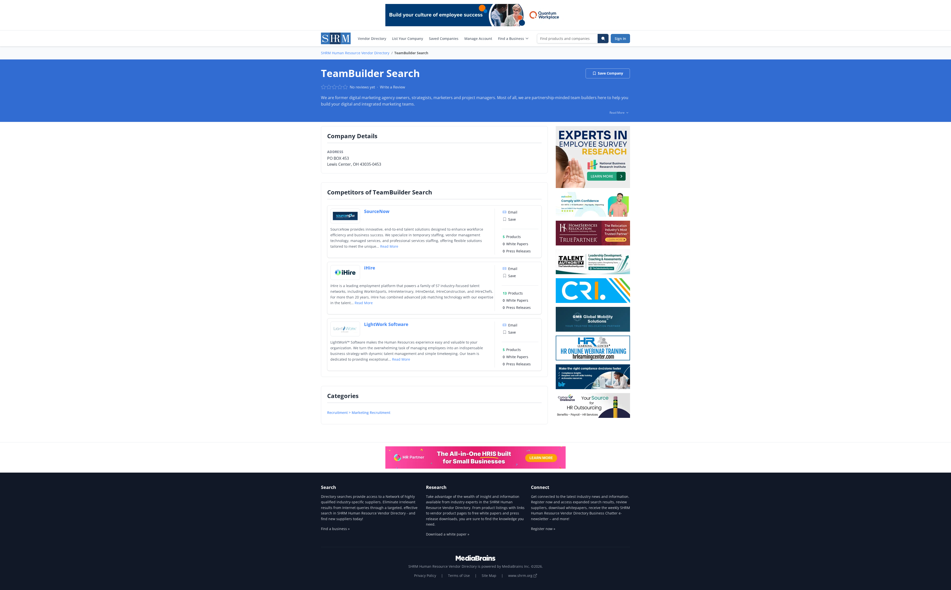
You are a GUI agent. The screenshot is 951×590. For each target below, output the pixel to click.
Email (512, 212)
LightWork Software (386, 324)
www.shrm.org (520, 575)
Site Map (489, 575)
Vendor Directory (372, 38)
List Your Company (407, 38)
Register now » (543, 528)
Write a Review (392, 86)
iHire (369, 268)
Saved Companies (443, 38)
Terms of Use (459, 575)
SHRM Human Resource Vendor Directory (355, 53)
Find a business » (335, 528)
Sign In (620, 38)
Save (512, 219)
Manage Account (478, 38)
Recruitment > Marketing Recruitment (358, 412)
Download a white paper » (447, 534)
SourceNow (376, 211)
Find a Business (511, 38)
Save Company (610, 73)
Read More (389, 246)
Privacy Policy (425, 575)
